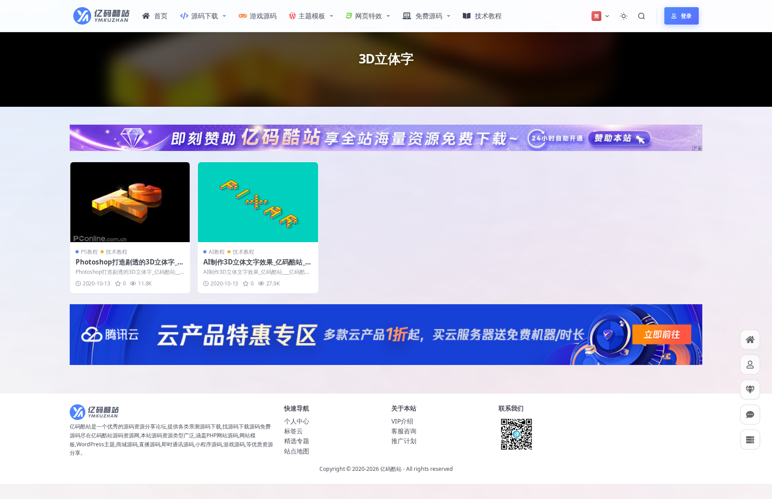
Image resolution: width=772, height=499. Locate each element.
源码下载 (204, 15)
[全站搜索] (642, 16)
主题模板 (311, 15)
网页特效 (368, 15)
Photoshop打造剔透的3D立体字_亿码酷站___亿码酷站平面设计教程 (130, 266)
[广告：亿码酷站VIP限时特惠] (386, 137)
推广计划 (403, 440)
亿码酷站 (391, 469)
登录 (686, 16)
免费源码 (428, 15)
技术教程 (488, 15)
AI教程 (217, 252)
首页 (161, 15)
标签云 (293, 431)
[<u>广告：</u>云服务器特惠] (386, 333)
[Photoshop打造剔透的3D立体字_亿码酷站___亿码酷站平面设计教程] (130, 202)
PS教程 (89, 252)
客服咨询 (403, 431)
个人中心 (296, 421)
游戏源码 (263, 15)
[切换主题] (624, 16)
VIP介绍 (402, 421)
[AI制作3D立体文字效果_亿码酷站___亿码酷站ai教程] (258, 202)
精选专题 (296, 440)
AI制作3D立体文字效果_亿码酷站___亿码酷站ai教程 (256, 266)
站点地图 (296, 451)
